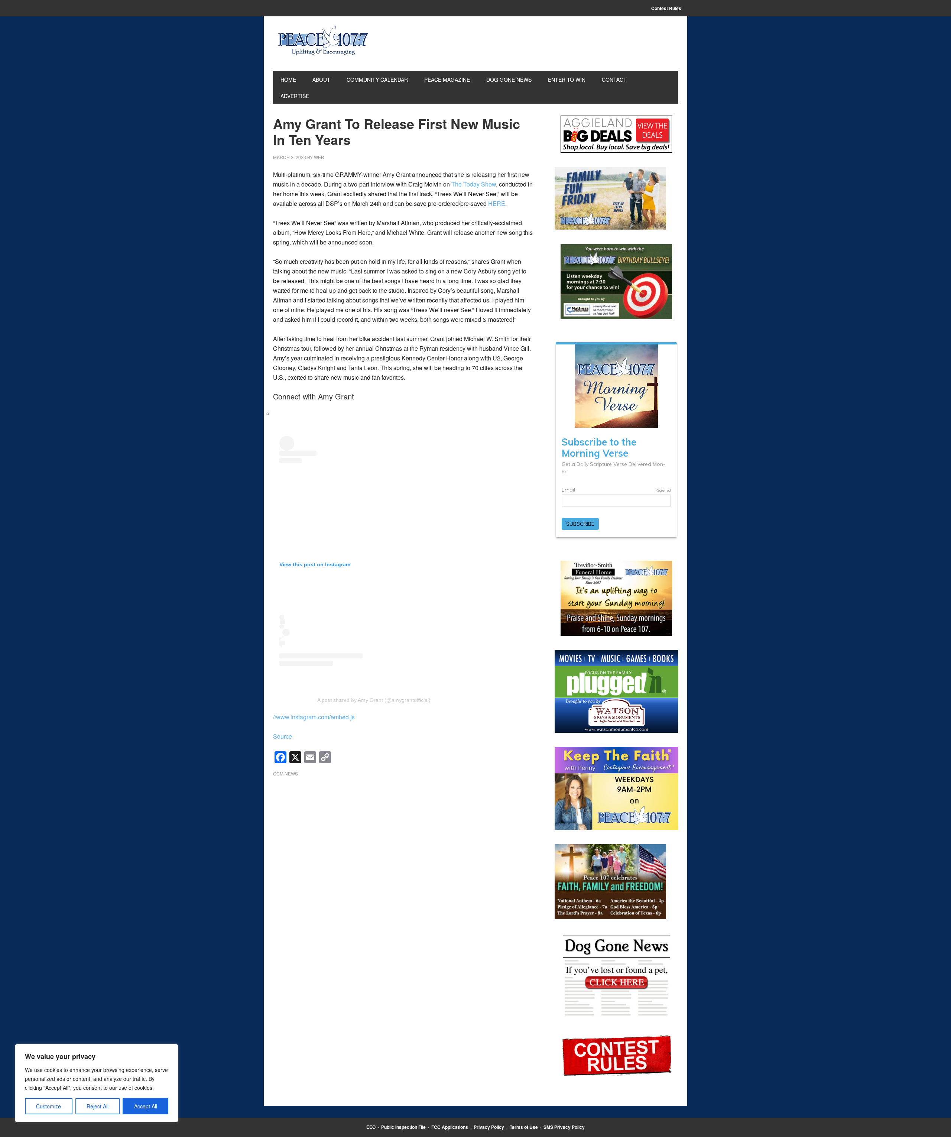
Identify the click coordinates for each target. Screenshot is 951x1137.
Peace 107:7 (323, 40)
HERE (496, 203)
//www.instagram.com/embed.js (314, 717)
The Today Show (473, 184)
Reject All (97, 1106)
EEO (371, 1127)
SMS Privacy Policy (564, 1127)
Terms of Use (524, 1127)
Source (282, 736)
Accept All (145, 1106)
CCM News (285, 773)
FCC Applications (449, 1127)
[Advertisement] (403, 842)
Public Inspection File (403, 1127)
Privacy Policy (489, 1127)
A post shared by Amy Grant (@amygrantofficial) (374, 700)
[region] (96, 1083)
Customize (48, 1106)
